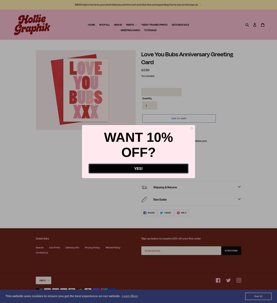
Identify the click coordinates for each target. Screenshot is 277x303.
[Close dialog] (192, 128)
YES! (138, 168)
